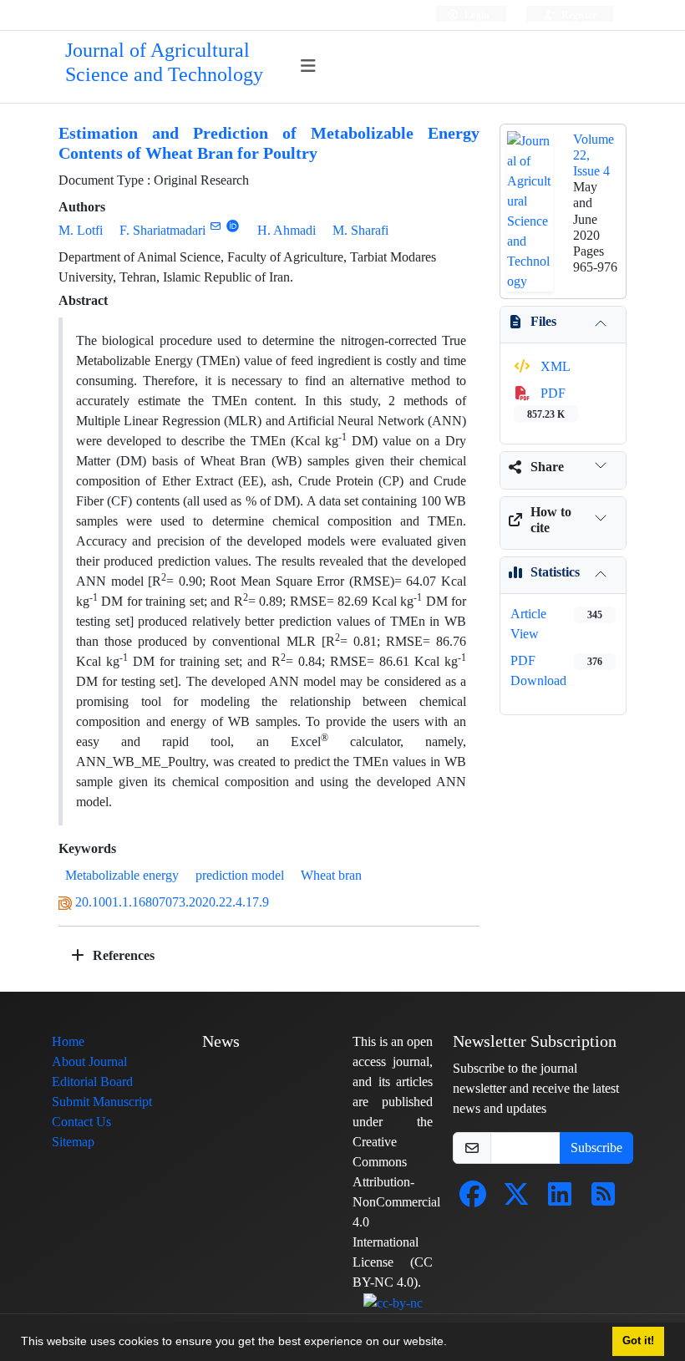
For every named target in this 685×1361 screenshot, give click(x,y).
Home (68, 1041)
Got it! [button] (638, 1341)
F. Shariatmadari (162, 230)
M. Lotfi (80, 230)
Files (543, 321)
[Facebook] (473, 1199)
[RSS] (603, 1199)
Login (476, 14)
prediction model (239, 875)
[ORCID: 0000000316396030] (233, 226)
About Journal (89, 1061)
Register (577, 14)
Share (547, 467)
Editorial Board (92, 1081)
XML (554, 366)
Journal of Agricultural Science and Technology (164, 62)
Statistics (555, 572)
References (122, 955)
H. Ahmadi (286, 230)
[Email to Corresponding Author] (215, 226)
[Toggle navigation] (308, 66)
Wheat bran (331, 875)
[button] (452, 1343)
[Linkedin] (560, 1199)
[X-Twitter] (516, 1199)
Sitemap (73, 1142)
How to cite (550, 520)
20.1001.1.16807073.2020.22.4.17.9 (172, 902)
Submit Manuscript (102, 1102)
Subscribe (596, 1147)
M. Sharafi (360, 230)
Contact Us (81, 1122)
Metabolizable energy (122, 875)
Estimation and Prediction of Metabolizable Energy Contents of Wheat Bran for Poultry (269, 143)
